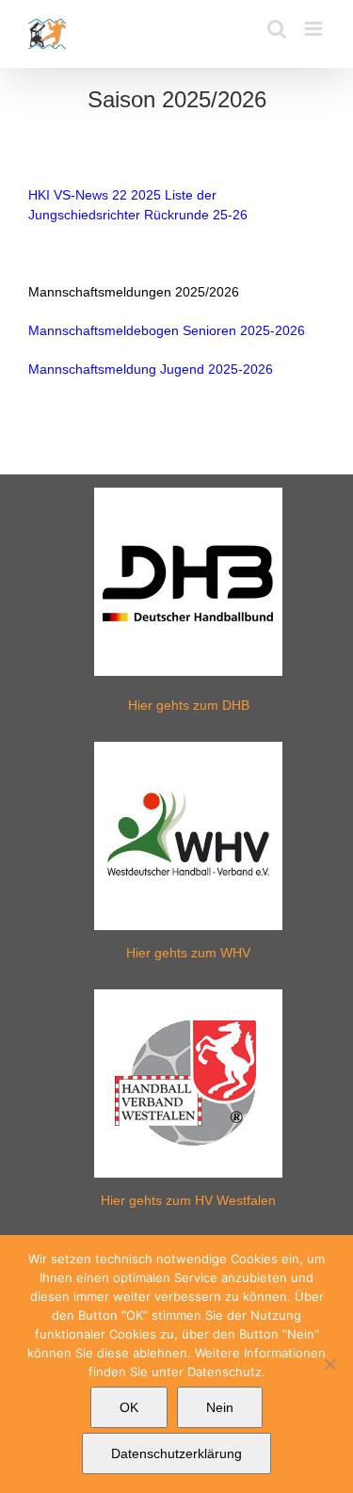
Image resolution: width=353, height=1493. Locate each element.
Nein (219, 1407)
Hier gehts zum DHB (188, 705)
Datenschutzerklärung (176, 1453)
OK (129, 1407)
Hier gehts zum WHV (188, 952)
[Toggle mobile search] (276, 29)
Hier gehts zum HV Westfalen (188, 1200)
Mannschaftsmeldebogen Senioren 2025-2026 (166, 330)
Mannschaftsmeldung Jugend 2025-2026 (150, 369)
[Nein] (329, 1364)
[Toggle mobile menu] (315, 29)
